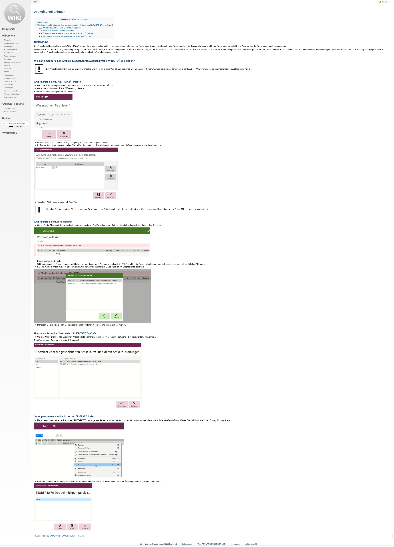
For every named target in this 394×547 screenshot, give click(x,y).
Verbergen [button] (82, 19)
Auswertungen (10, 56)
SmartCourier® (10, 111)
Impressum (235, 544)
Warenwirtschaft (10, 97)
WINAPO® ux (53, 536)
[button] (13, 66)
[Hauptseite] (14, 13)
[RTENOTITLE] (53, 117)
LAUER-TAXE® (69, 536)
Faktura (7, 65)
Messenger (8, 88)
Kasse (81, 536)
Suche (6, 118)
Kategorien (40, 536)
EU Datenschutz (10, 50)
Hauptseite (8, 29)
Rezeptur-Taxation (11, 94)
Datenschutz (187, 544)
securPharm (9, 53)
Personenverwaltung (12, 91)
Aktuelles (7, 40)
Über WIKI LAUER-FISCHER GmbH (211, 544)
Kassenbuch (9, 75)
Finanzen (7, 69)
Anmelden (386, 2)
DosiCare (7, 59)
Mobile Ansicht (251, 544)
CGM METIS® (9, 108)
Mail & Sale (8, 84)
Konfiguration (9, 78)
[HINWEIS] (39, 69)
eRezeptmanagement (12, 62)
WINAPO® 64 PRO (11, 43)
